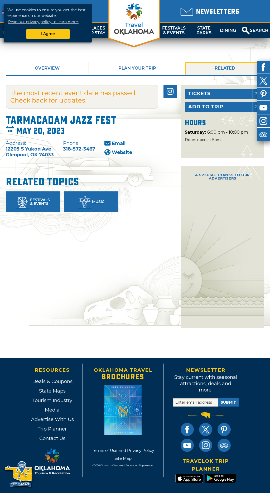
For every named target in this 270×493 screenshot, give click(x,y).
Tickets (199, 93)
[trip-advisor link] (224, 445)
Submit (228, 402)
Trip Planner (52, 429)
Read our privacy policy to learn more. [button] (43, 22)
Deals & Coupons (52, 381)
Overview (47, 68)
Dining (228, 30)
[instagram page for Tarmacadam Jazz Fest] (170, 91)
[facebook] (263, 67)
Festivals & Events (174, 30)
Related (225, 68)
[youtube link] (187, 445)
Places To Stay (96, 30)
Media (52, 410)
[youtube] (263, 107)
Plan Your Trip (137, 68)
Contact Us (52, 438)
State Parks (203, 30)
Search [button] (259, 30)
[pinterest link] (224, 429)
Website (122, 152)
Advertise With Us (52, 419)
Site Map (123, 458)
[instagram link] (205, 445)
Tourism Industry (52, 400)
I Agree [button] (48, 33)
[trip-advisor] (263, 134)
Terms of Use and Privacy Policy (123, 450)
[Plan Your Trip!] (19, 474)
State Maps (52, 391)
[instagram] (263, 121)
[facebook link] (187, 429)
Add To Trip (206, 107)
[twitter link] (205, 429)
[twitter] (263, 80)
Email (119, 143)
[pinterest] (263, 94)
